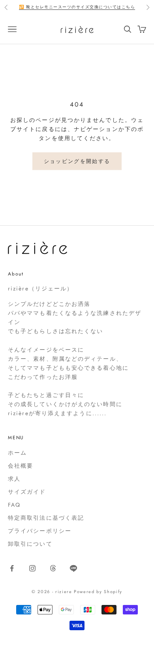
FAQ (14, 505)
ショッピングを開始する (77, 161)
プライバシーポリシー (39, 531)
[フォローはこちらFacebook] (12, 568)
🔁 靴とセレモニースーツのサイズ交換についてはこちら (77, 7)
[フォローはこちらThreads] (53, 568)
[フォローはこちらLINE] (73, 568)
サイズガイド (27, 492)
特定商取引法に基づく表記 (46, 518)
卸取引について (30, 544)
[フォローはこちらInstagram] (32, 568)
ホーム (17, 453)
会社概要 (20, 466)
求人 (14, 479)
